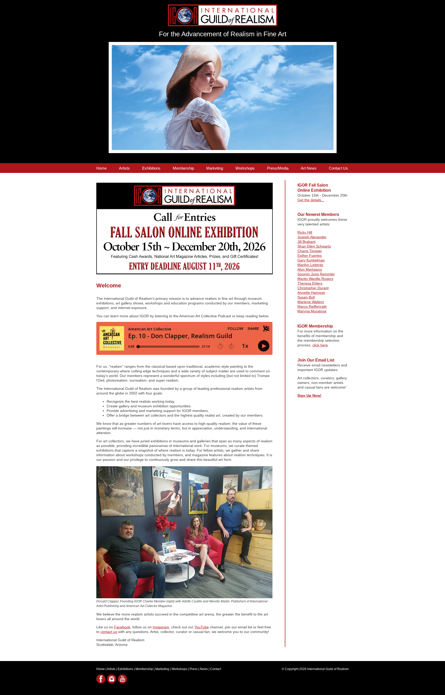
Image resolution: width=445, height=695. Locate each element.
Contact (215, 669)
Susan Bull (306, 297)
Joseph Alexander (312, 237)
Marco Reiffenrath (312, 306)
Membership (183, 168)
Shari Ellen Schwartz (314, 246)
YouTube (201, 627)
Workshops (245, 168)
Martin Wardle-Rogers (315, 279)
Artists (124, 168)
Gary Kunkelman (311, 260)
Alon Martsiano (309, 269)
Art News (308, 168)
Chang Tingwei (309, 251)
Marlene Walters (310, 302)
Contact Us (338, 168)
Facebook (122, 627)
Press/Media (277, 168)
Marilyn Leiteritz (310, 265)
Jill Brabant (306, 242)
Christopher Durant (313, 288)
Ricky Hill (304, 232)
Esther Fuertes (309, 255)
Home (101, 168)
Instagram (161, 627)
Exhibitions (151, 168)
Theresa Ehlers (309, 283)
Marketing (214, 168)
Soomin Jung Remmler (316, 274)
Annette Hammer (311, 293)
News (204, 669)
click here (320, 345)
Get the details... (310, 200)
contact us (108, 632)
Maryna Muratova (311, 311)
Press (194, 669)
